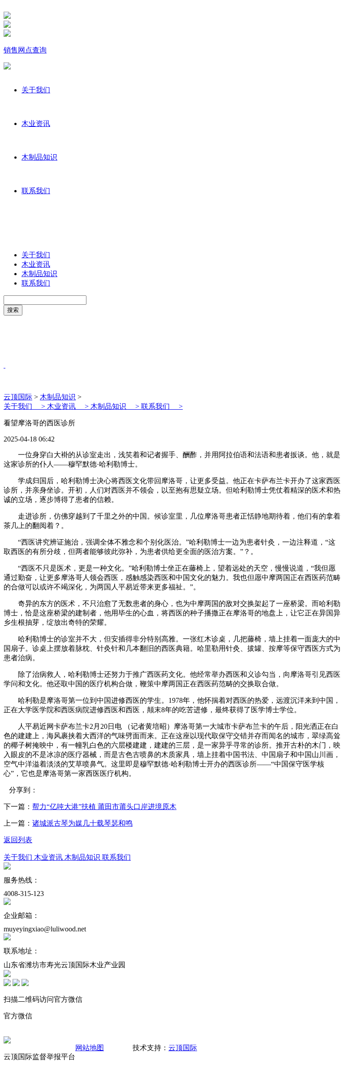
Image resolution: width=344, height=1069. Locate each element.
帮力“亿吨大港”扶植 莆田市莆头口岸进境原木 (104, 806)
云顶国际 (18, 397)
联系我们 (36, 191)
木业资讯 (36, 123)
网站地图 (89, 1048)
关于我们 (36, 90)
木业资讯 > (68, 406)
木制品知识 (39, 157)
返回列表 (18, 840)
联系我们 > (162, 406)
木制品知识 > (115, 406)
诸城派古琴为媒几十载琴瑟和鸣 (82, 823)
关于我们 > (25, 406)
